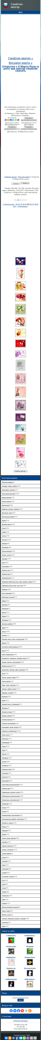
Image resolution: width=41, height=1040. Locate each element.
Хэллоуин (5, 922)
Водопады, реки (7, 513)
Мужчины (5, 708)
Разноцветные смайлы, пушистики (13, 819)
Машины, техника (7, 692)
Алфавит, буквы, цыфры (9, 486)
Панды (4, 754)
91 (19, 204)
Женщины (5, 608)
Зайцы (4, 616)
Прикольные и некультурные (11, 796)
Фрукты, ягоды (6, 914)
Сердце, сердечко (7, 849)
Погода (4, 761)
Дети (3, 562)
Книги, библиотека (7, 654)
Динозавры (5, 566)
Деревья (4, 558)
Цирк (3, 926)
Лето (3, 673)
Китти (4, 650)
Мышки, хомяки (6, 715)
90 (17, 204)
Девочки (4, 543)
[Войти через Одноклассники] (30, 1010)
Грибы (4, 532)
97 (33, 204)
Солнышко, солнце (8, 876)
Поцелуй (4, 777)
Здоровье (5, 620)
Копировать (29, 118)
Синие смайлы (6, 853)
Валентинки (5, 505)
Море (3, 700)
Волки (4, 520)
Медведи (5, 696)
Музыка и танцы (7, 712)
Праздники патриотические (10, 784)
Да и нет (4, 539)
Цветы (4, 612)
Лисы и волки (6, 681)
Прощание (5, 803)
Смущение (5, 869)
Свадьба (4, 842)
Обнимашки (5, 742)
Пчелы (4, 811)
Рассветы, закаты (7, 823)
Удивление (5, 895)
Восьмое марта (24, 177)
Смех (3, 865)
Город (4, 528)
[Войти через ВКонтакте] (15, 1010)
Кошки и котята (6, 666)
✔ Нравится (25, 183)
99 (37, 204)
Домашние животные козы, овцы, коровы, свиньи (17, 581)
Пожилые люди (6, 769)
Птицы (4, 807)
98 (35, 204)
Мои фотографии (7, 482)
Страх (4, 888)
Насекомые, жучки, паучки (10, 727)
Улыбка (4, 903)
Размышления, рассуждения (11, 815)
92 (21, 204)
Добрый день (6, 574)
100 (14, 206)
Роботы (4, 826)
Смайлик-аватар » (20, 58)
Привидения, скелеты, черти (11, 792)
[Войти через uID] (11, 1010)
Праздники (5, 780)
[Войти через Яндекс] (22, 1010)
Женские (4, 604)
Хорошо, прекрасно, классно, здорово (14, 918)
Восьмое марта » (20, 63)
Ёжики (4, 601)
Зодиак (4, 635)
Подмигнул (5, 765)
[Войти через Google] (26, 1010)
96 (31, 204)
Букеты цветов (6, 501)
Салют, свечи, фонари (9, 838)
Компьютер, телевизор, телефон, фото (14, 658)
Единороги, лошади (8, 597)
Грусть (4, 536)
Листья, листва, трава (9, 677)
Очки (3, 750)
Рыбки (4, 834)
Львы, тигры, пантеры (9, 685)
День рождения (7, 551)
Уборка (4, 891)
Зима (3, 627)
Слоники (4, 861)
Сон (3, 880)
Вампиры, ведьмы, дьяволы (10, 509)
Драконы (4, 589)
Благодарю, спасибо (8, 490)
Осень (4, 746)
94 (25, 204)
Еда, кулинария (7, 593)
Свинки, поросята (7, 846)
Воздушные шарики (8, 516)
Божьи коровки (6, 497)
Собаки (4, 872)
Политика (5, 773)
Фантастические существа (10, 907)
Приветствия (6, 788)
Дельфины (5, 547)
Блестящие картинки (8, 493)
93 (23, 204)
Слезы (4, 857)
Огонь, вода (5, 735)
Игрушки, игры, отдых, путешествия (13, 639)
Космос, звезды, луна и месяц (11, 662)
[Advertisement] (20, 36)
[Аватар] (20, 261)
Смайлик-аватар (17, 6)
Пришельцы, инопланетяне (10, 800)
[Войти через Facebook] (18, 1010)
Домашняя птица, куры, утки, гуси (12, 585)
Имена (4, 643)
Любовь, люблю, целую (9, 689)
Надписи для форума (8, 723)
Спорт (4, 884)
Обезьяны (5, 738)
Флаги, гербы (6, 911)
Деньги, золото (6, 555)
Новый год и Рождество (9, 731)
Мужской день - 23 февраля (10, 704)
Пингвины (5, 758)
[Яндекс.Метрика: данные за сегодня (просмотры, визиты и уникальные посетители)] (20, 1021)
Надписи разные (7, 719)
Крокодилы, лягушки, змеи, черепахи (13, 669)
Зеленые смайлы (7, 624)
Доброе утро (6, 570)
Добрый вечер (6, 578)
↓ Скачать (15, 183)
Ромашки (5, 830)
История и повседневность (10, 647)
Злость (4, 631)
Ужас (3, 899)
